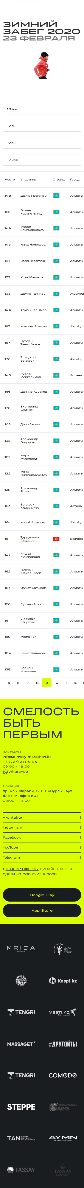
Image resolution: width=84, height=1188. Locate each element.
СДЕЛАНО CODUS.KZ (22, 874)
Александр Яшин (29, 490)
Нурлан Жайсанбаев (30, 571)
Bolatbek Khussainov (29, 506)
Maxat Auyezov (32, 522)
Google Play (42, 895)
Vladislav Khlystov (27, 620)
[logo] (21, 6)
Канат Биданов (32, 653)
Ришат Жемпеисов (30, 555)
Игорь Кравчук (32, 261)
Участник (28, 179)
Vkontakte (12, 817)
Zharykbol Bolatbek (28, 359)
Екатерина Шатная (29, 408)
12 (75, 683)
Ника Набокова (32, 244)
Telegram (11, 858)
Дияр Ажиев (30, 424)
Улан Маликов (32, 277)
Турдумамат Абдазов (30, 539)
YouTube (10, 847)
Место (10, 179)
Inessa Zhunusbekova (32, 228)
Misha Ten (28, 636)
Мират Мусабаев (28, 457)
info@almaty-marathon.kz (27, 757)
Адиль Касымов (33, 310)
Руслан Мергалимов (30, 375)
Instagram (12, 827)
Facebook (12, 838)
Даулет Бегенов (33, 195)
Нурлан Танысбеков (30, 342)
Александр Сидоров (29, 440)
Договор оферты (21, 869)
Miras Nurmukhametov (33, 473)
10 (56, 683)
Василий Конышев (28, 669)
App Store (42, 910)
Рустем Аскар (32, 604)
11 (65, 683)
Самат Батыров (33, 587)
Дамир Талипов (32, 293)
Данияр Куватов (33, 391)
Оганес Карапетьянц (31, 212)
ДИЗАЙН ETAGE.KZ (57, 869)
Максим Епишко (33, 326)
